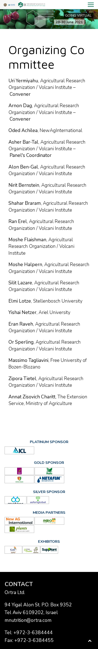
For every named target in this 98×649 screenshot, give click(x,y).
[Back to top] (89, 641)
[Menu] (49, 4)
